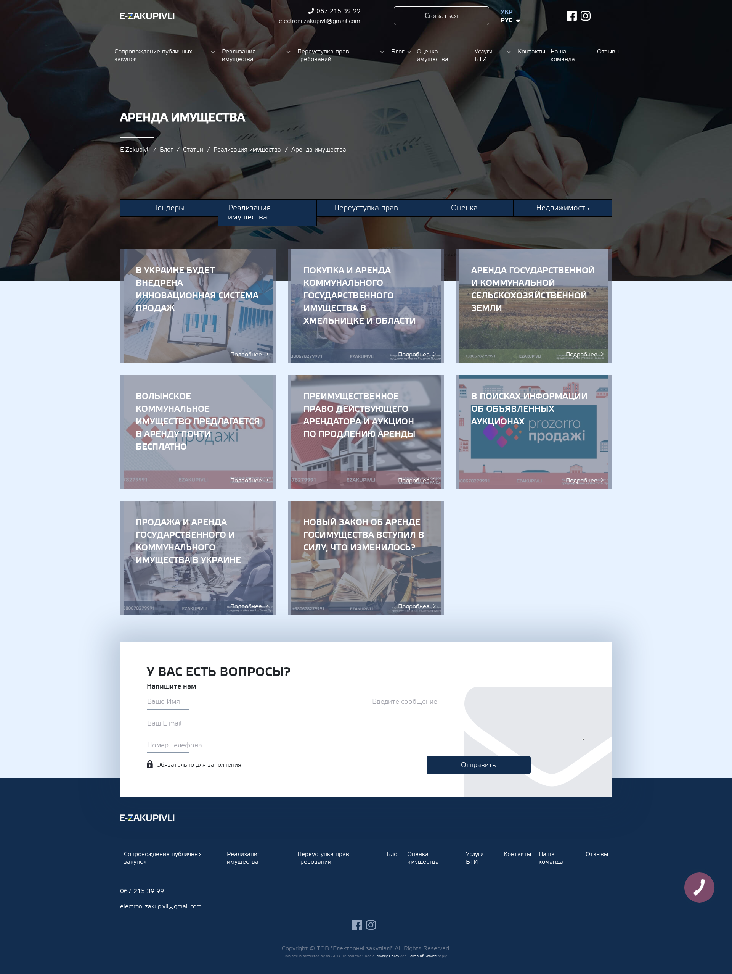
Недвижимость (562, 208)
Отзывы (607, 51)
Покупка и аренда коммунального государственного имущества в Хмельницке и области (366, 306)
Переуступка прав (366, 208)
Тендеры (169, 208)
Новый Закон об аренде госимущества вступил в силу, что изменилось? (366, 558)
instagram (586, 16)
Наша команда (563, 55)
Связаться (441, 15)
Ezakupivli (147, 16)
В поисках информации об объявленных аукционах (534, 432)
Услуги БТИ (484, 55)
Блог (397, 51)
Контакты (530, 51)
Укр (507, 12)
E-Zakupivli (134, 149)
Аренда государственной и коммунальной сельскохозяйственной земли (534, 306)
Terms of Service (422, 955)
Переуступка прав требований (323, 55)
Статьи (193, 149)
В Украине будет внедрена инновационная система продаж (198, 306)
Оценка (464, 208)
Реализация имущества (239, 55)
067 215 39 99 (338, 11)
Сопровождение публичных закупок (153, 55)
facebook (572, 16)
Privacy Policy (387, 955)
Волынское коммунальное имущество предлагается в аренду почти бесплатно (198, 432)
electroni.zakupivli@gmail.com (319, 21)
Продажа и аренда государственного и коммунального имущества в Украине (198, 558)
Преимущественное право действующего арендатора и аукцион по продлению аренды (366, 432)
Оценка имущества (432, 55)
